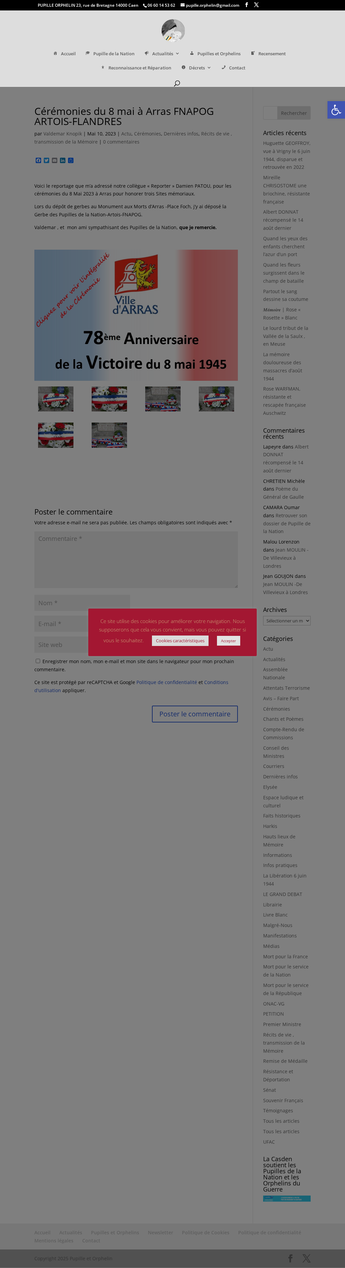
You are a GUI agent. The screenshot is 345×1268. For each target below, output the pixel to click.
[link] (336, 110)
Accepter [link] (228, 640)
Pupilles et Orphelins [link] (219, 54)
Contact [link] (237, 68)
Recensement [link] (272, 54)
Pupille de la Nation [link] (113, 54)
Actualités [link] (162, 54)
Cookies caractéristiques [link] (180, 641)
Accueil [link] (68, 54)
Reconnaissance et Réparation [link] (139, 68)
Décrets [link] (197, 68)
